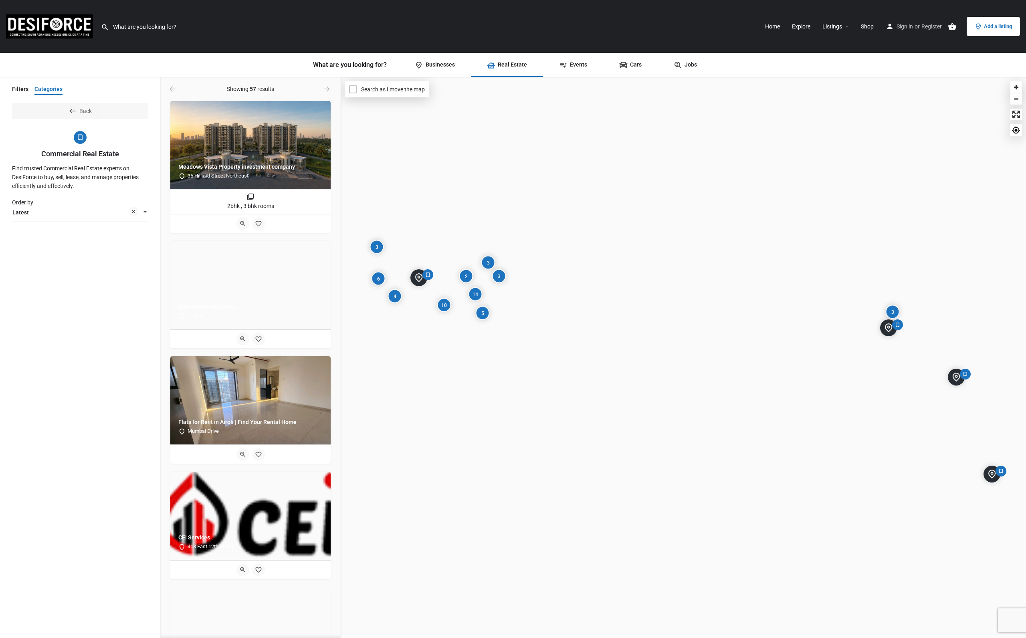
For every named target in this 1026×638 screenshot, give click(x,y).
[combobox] (80, 212)
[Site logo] (50, 26)
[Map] (683, 357)
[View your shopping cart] (952, 26)
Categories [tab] (48, 89)
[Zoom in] (1016, 87)
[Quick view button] (242, 223)
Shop (867, 26)
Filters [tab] (20, 89)
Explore (801, 26)
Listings (832, 26)
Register (931, 26)
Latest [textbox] (20, 212)
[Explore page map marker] (956, 377)
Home (772, 26)
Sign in (905, 26)
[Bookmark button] (258, 223)
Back (85, 111)
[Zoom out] (1016, 99)
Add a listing (998, 26)
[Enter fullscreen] (1016, 114)
